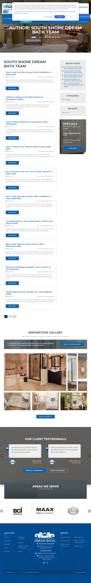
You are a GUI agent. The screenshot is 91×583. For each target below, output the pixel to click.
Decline (71, 16)
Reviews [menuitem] (7, 544)
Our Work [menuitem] (8, 540)
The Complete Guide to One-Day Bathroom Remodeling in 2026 (73, 75)
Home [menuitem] (7, 537)
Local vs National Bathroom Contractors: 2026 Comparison (73, 80)
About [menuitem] (81, 7)
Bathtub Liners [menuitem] (79, 537)
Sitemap (36, 572)
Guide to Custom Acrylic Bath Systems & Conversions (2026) (73, 71)
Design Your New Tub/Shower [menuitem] (24, 547)
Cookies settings (48, 16)
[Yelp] (47, 562)
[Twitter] (44, 562)
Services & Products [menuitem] (22, 538)
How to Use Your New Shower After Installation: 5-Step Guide (73, 67)
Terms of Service (81, 21)
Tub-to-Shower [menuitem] (65, 537)
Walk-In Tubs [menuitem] (79, 546)
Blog (40, 37)
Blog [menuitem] (6, 547)
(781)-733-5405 (46, 550)
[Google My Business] (7, 12)
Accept (59, 16)
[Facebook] (4, 12)
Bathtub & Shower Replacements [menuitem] (80, 541)
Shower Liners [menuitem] (65, 540)
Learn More (72, 148)
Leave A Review (57, 470)
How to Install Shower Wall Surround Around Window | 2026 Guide (73, 85)
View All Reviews (34, 470)
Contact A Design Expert (71, 344)
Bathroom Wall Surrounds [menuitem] (65, 545)
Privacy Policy (73, 21)
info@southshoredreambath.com (46, 553)
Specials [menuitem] (21, 542)
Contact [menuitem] (85, 7)
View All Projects (45, 416)
